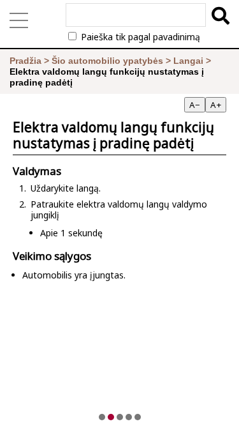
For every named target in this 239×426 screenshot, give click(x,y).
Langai (188, 61)
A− (194, 104)
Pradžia (25, 61)
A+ (215, 104)
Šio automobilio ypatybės (107, 61)
